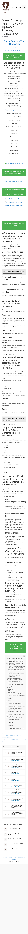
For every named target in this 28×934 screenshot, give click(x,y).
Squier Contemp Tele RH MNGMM (14, 658)
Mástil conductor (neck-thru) (15, 711)
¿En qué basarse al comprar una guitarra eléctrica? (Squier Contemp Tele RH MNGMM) (15, 703)
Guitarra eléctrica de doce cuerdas (16, 682)
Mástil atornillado (12, 712)
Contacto (14, 859)
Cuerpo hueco (12, 692)
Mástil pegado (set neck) (14, 709)
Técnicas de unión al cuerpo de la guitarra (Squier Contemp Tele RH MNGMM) (16, 707)
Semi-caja (11, 689)
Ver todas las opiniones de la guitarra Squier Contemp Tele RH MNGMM (17, 667)
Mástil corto (11, 725)
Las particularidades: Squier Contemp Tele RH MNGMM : (15, 664)
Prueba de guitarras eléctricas (15, 733)
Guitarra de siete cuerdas (14, 681)
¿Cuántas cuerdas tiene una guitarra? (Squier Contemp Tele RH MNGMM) (15, 679)
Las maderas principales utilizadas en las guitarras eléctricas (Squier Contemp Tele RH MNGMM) (15, 695)
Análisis (6, 733)
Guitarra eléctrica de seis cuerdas (16, 684)
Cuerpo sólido (12, 690)
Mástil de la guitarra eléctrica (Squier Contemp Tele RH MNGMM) (14, 718)
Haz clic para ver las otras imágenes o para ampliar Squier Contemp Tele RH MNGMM (16, 671)
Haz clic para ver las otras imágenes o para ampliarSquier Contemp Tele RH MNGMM (14, 192)
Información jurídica (7, 857)
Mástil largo (11, 723)
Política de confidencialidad (19, 857)
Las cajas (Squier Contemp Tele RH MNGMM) (14, 686)
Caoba (10, 700)
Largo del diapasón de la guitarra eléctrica (16, 722)
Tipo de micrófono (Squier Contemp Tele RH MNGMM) (15, 715)
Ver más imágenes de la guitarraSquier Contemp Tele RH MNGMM (14, 56)
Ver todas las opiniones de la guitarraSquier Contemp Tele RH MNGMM (14, 172)
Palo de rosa (12, 698)
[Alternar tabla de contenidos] (23, 656)
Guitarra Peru (16, 7)
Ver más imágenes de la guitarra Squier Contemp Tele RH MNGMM (16, 661)
